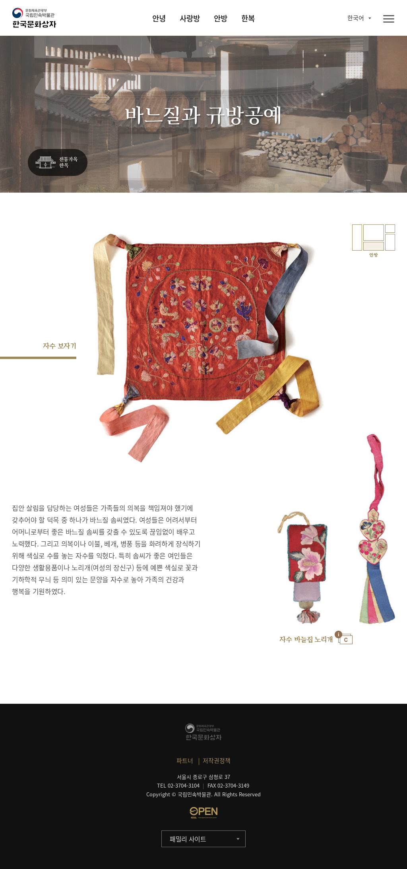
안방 (220, 18)
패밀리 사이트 (188, 839)
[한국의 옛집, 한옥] (57, 163)
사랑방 (190, 18)
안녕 (159, 18)
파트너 (184, 760)
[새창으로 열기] (203, 813)
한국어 (355, 18)
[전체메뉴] (388, 19)
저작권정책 (217, 760)
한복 (248, 18)
